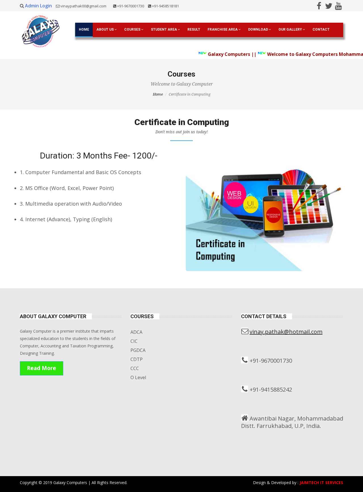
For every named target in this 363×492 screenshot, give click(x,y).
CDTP (136, 359)
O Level (138, 377)
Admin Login (39, 6)
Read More (41, 368)
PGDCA (137, 350)
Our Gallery (290, 29)
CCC (134, 368)
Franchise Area (223, 29)
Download (258, 29)
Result (193, 29)
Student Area (164, 29)
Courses (132, 29)
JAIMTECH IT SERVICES (321, 482)
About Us (105, 29)
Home (84, 29)
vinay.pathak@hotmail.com (286, 331)
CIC (134, 341)
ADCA (136, 332)
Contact (321, 29)
